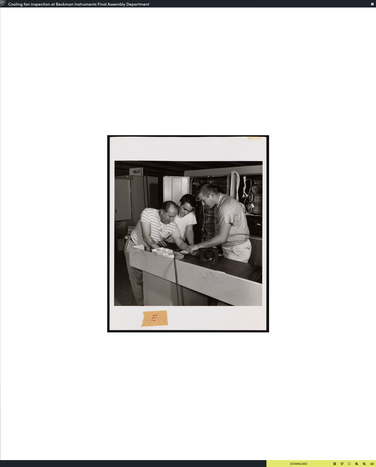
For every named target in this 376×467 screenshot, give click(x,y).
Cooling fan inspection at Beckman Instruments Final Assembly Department (78, 4)
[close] (372, 4)
